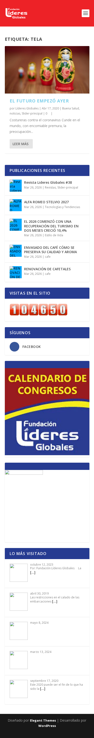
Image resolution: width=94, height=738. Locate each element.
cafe (48, 257)
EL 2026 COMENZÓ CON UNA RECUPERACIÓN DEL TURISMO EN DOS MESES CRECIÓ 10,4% (51, 225)
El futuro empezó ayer (39, 101)
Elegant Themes (43, 720)
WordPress (47, 726)
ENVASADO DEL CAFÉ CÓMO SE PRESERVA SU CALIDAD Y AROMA (50, 249)
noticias (15, 113)
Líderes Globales (27, 108)
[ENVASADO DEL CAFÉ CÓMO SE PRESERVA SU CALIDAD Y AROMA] (16, 251)
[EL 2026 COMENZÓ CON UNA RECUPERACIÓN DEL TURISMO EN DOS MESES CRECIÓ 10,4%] (16, 225)
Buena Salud (70, 108)
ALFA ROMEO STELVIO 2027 (46, 202)
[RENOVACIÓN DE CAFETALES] (16, 272)
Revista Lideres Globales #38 (48, 182)
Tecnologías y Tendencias (62, 207)
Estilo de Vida (54, 235)
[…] (32, 572)
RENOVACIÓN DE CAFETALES (47, 269)
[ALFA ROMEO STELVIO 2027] (16, 205)
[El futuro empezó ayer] (47, 70)
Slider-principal (32, 113)
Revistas (50, 187)
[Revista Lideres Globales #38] (16, 186)
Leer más (20, 144)
